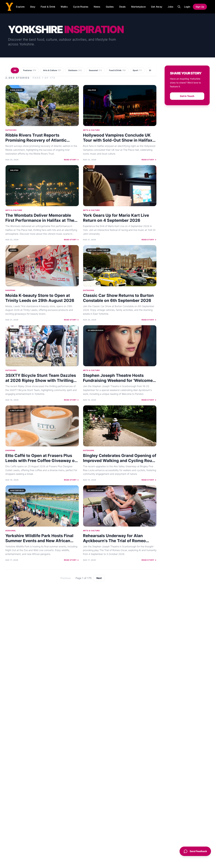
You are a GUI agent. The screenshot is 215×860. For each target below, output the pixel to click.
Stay (32, 6)
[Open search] (179, 7)
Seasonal (95, 70)
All (15, 70)
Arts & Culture (52, 70)
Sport (137, 70)
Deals (122, 6)
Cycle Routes (80, 6)
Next (99, 578)
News (97, 6)
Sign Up (200, 6)
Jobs (170, 6)
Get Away (156, 6)
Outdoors (75, 70)
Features (29, 70)
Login (187, 6)
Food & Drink (48, 6)
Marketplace (138, 6)
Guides (110, 6)
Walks (64, 6)
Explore (20, 6)
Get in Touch (187, 96)
